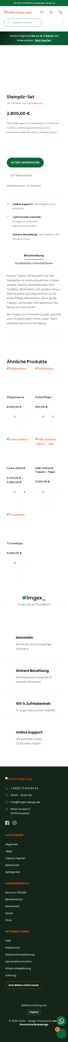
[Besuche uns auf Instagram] (15, 823)
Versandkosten (34, 103)
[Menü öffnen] (51, 12)
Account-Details (15, 892)
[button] (19, 175)
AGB (8, 940)
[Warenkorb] (60, 12)
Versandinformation (18, 961)
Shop (8, 920)
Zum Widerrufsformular (23, 985)
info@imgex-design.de (44, 3)
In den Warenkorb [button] (25, 417)
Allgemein (11, 844)
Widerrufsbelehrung (18, 968)
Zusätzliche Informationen (34, 263)
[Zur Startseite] (18, 12)
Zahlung (10, 975)
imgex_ (34, 597)
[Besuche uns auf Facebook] (7, 823)
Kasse (9, 913)
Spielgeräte (12, 872)
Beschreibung (34, 255)
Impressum (12, 947)
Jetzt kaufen (43, 40)
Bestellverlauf (14, 899)
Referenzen (12, 865)
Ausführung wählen (53, 417)
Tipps (8, 851)
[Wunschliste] (42, 12)
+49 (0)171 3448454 (22, 3)
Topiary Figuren (15, 858)
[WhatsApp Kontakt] (61, 1021)
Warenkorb (12, 906)
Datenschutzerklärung (19, 954)
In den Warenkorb (25, 162)
